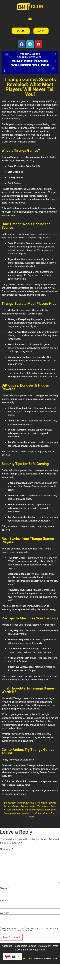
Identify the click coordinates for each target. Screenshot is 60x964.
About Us (7, 945)
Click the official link (15, 781)
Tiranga (11, 785)
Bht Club (27, 958)
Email (4, 900)
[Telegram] (30, 44)
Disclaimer (44, 945)
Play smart (19, 790)
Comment (6, 849)
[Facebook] (21, 44)
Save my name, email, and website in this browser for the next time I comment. (29, 929)
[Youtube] (38, 44)
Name (4, 888)
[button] (30, 18)
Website (4, 913)
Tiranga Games (10, 157)
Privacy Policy (38, 949)
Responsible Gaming (25, 945)
